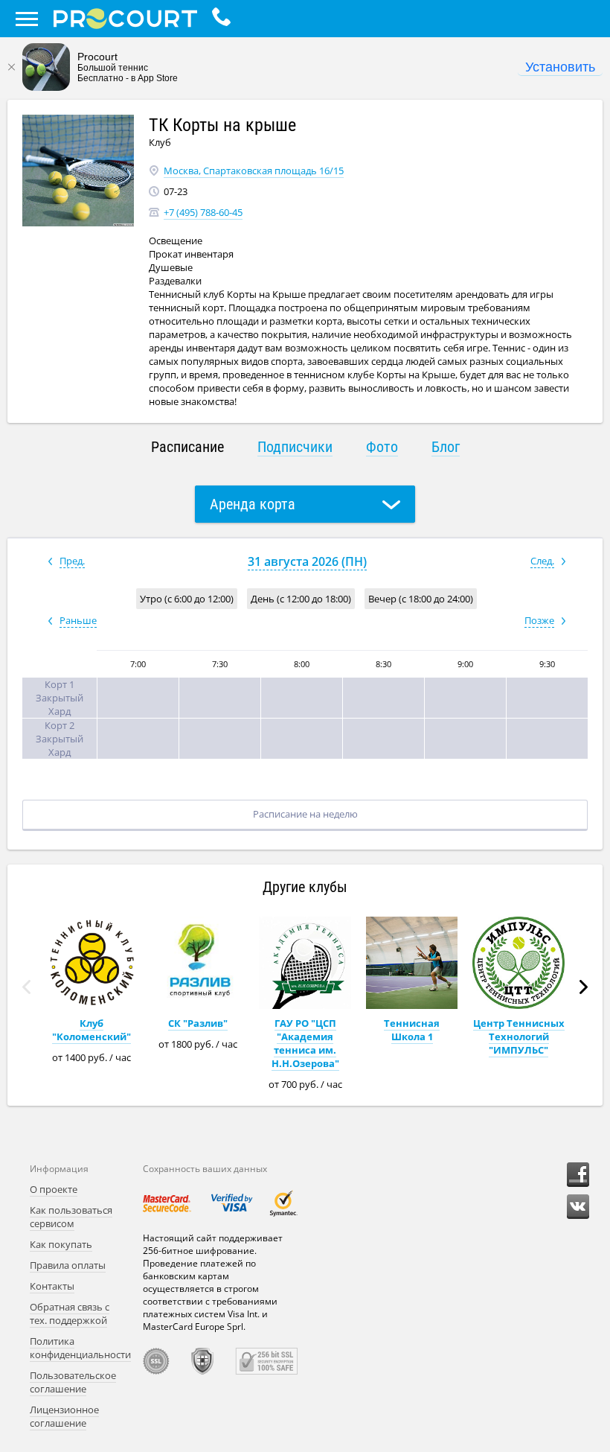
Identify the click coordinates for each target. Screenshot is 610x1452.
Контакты (52, 1286)
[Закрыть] (11, 67)
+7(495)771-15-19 (225, 18)
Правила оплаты (68, 1265)
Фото (382, 447)
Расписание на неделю (305, 814)
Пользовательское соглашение (73, 1382)
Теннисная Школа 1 (412, 1029)
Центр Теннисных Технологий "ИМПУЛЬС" (519, 1036)
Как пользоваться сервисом (71, 1216)
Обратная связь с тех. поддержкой (69, 1313)
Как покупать (61, 1244)
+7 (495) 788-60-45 (203, 212)
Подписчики (295, 447)
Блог (445, 447)
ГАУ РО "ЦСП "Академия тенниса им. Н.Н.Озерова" (305, 1043)
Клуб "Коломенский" (91, 1029)
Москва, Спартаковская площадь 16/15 (254, 170)
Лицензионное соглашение (64, 1416)
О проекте (53, 1189)
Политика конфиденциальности (80, 1347)
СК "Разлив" (198, 1023)
